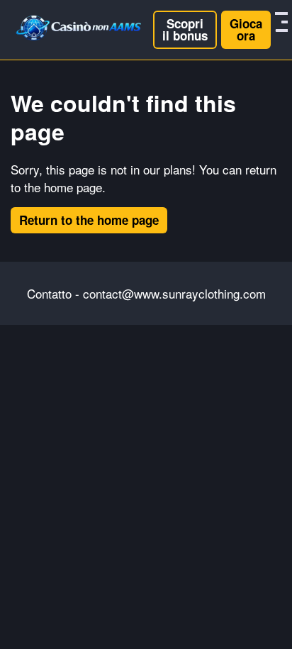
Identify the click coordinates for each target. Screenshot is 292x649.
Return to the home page (89, 219)
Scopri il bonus (185, 29)
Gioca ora (246, 29)
